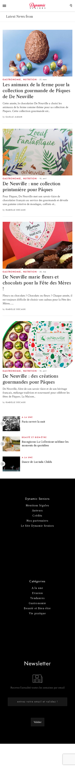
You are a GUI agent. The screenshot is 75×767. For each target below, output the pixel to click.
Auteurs (37, 510)
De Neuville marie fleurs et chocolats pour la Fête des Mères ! (37, 282)
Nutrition (30, 80)
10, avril (43, 178)
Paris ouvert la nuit (33, 421)
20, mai (42, 272)
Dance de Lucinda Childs (37, 462)
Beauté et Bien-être (34, 437)
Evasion (37, 593)
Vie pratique (37, 613)
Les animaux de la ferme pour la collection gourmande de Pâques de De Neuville (36, 90)
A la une (27, 417)
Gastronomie (12, 80)
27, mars (43, 79)
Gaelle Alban (14, 117)
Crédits (37, 515)
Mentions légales (37, 505)
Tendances (37, 598)
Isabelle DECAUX (16, 210)
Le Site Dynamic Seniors (37, 525)
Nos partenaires (37, 520)
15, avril (43, 371)
